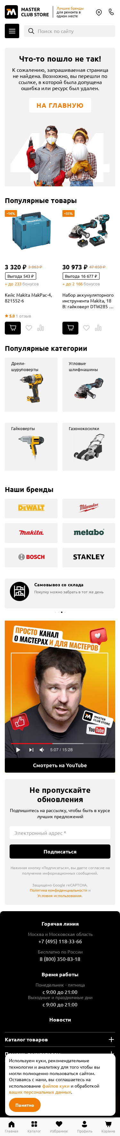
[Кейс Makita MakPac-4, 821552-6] (31, 231)
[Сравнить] (40, 328)
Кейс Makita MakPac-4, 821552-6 (28, 297)
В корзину (13, 328)
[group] (31, 385)
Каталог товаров (26, 1039)
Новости (60, 1019)
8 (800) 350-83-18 (111, 12)
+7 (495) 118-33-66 (60, 941)
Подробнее (60, 697)
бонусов (30, 283)
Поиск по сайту (56, 31)
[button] (55, 612)
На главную (60, 105)
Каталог (12, 31)
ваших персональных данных (40, 1092)
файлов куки (55, 1086)
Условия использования (59, 895)
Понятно (24, 1105)
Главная (11, 1130)
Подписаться (60, 851)
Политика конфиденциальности (58, 890)
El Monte (99, 12)
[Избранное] (29, 328)
